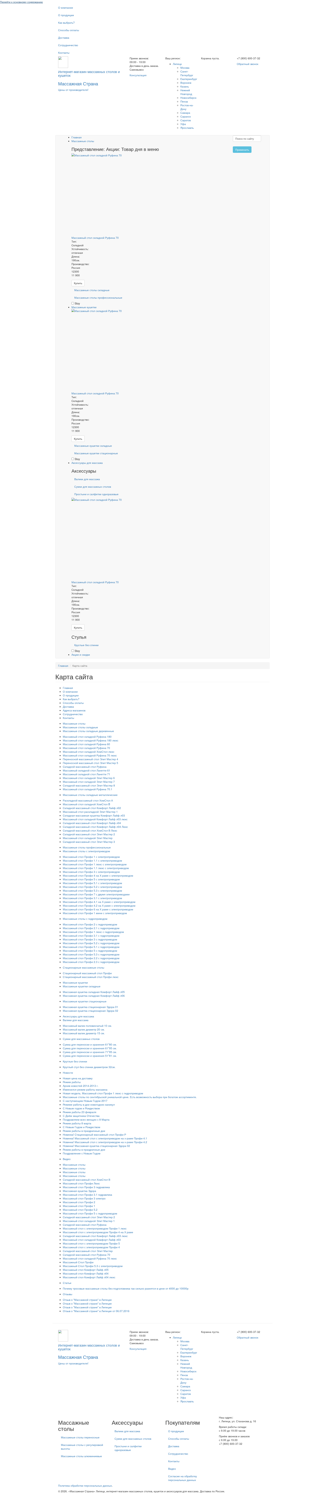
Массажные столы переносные (80, 1437)
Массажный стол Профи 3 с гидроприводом (90, 939)
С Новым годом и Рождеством (81, 1108)
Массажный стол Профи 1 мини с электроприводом (95, 913)
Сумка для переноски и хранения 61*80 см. (90, 1044)
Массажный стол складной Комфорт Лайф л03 (92, 1239)
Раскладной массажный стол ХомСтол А (88, 800)
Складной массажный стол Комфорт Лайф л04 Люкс (95, 827)
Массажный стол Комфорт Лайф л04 (86, 1273)
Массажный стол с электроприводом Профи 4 (91, 1247)
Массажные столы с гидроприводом (85, 919)
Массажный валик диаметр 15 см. (84, 1033)
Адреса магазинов (74, 710)
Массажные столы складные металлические (90, 795)
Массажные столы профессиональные (98, 297)
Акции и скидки (80, 654)
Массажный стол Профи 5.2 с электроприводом (92, 887)
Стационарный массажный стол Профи (87, 973)
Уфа (183, 124)
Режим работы (72, 1082)
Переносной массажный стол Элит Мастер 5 (90, 763)
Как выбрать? (66, 22)
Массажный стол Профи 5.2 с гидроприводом (91, 943)
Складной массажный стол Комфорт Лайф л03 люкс (95, 1236)
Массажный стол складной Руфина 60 (86, 744)
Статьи (67, 1283)
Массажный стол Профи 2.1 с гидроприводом (91, 928)
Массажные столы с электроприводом (86, 851)
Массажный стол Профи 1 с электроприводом (91, 857)
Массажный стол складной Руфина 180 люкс (90, 740)
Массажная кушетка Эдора (79, 1191)
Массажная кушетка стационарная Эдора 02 (90, 1010)
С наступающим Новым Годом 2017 (85, 1101)
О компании (65, 7)
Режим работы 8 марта (77, 1123)
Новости (68, 1072)
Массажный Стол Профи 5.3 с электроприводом (93, 1266)
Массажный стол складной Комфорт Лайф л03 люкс (95, 819)
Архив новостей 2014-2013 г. (80, 1086)
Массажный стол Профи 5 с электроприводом (91, 879)
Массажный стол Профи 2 (79, 1202)
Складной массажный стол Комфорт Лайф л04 (92, 823)
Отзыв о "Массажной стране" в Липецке (87, 1300)
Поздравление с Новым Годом (81, 1153)
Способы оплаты (68, 30)
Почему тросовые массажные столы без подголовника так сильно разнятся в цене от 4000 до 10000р (125, 1288)
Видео (67, 1159)
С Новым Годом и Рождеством (81, 1127)
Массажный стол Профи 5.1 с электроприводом (92, 883)
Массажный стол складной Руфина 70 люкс (90, 755)
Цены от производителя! (73, 90)
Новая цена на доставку (78, 1078)
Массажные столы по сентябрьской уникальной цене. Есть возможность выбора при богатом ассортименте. (130, 1097)
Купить (78, 283)
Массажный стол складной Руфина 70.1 (87, 789)
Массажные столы (82, 141)
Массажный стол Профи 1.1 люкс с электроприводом (96, 868)
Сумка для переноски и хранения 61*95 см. (90, 1048)
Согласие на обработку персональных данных (182, 1478)
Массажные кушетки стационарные (96, 453)
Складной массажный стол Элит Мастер (88, 1251)
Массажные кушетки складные (93, 445)
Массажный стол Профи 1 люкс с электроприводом (95, 864)
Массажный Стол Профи (78, 1262)
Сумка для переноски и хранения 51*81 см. (90, 1056)
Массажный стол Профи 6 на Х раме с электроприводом (98, 909)
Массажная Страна (78, 83)
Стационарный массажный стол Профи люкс (90, 977)
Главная (76, 137)
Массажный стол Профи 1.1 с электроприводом (92, 860)
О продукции (66, 15)
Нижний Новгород (186, 92)
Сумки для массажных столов (92, 486)
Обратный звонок (247, 64)
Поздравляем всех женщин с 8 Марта (86, 1119)
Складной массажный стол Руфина (84, 766)
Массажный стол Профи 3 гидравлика (86, 1187)
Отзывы (67, 1294)
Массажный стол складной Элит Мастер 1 (89, 1221)
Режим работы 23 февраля (79, 1112)
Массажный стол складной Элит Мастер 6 (89, 778)
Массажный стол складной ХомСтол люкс (88, 751)
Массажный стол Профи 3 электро (84, 1198)
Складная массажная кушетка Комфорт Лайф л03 (94, 815)
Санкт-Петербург (186, 73)
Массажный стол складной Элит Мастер (87, 838)
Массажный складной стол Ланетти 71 (86, 774)
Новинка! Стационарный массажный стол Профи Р (94, 1134)
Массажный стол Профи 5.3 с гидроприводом (91, 954)
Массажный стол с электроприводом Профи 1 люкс (95, 1228)
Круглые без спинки (86, 645)
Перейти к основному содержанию (21, 2)
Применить (242, 149)
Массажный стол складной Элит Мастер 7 (89, 781)
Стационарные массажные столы (83, 967)
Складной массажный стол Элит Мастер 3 (89, 842)
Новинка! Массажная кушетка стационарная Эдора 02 (96, 1146)
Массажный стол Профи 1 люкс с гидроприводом (93, 932)
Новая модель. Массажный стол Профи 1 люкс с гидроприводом (103, 1093)
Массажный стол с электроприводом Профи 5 (91, 1243)
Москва (184, 67)
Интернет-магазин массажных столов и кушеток (89, 73)
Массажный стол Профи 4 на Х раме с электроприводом (98, 875)
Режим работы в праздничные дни (84, 1131)
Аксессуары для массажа (87, 463)
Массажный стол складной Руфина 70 (95, 238)
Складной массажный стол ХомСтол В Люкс (90, 830)
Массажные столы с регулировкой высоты (82, 1446)
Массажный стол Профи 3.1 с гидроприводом (91, 935)
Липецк (177, 64)
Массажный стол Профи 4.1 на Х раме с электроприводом (99, 902)
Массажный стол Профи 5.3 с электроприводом (92, 890)
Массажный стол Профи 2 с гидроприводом (90, 924)
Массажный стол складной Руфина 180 (87, 736)
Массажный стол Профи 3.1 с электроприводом (92, 898)
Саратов (185, 120)
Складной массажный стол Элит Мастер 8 (89, 785)
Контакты (63, 52)
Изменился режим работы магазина (85, 1089)
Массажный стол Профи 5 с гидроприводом (90, 950)
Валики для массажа (87, 479)
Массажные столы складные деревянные (88, 731)
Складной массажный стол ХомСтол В (86, 1179)
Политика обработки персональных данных (85, 1485)
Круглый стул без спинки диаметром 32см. (89, 1067)
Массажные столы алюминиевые (81, 1456)
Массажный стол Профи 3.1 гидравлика (87, 1194)
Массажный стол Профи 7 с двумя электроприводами (96, 894)
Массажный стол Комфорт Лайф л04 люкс (89, 1277)
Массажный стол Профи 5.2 (80, 1209)
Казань (184, 86)
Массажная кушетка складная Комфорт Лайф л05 (94, 992)
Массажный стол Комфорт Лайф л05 (86, 1270)
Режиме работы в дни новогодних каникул (89, 1104)
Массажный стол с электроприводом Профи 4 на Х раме (98, 1232)
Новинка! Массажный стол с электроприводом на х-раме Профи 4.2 (105, 1142)
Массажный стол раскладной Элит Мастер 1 (90, 812)
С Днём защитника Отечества (81, 1116)
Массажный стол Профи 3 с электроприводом (91, 872)
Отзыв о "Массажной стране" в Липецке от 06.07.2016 (96, 1311)
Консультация (138, 75)
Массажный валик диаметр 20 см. (84, 1029)
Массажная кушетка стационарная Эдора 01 (90, 1007)
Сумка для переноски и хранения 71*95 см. (90, 1052)
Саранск (185, 116)
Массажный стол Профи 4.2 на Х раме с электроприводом (99, 905)
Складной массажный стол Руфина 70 (86, 1254)
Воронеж (185, 82)
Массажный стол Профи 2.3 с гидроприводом (91, 962)
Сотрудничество (68, 45)
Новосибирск (188, 97)
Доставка (63, 37)
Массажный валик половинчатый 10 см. (87, 1025)
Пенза (184, 101)
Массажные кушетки (83, 307)
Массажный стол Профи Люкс (81, 1183)
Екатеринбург (188, 79)
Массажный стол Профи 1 (79, 1206)
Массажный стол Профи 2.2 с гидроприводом (91, 958)
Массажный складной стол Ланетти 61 (86, 770)
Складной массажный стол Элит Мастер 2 (89, 834)
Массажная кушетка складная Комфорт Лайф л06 (94, 995)
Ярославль (187, 128)
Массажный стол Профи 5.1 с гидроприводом (91, 947)
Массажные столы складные (91, 290)
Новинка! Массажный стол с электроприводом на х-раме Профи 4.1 (105, 1138)
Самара (185, 112)
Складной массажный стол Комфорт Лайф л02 (92, 808)
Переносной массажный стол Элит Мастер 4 (90, 759)
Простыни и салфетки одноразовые (96, 494)
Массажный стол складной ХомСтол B (86, 804)
